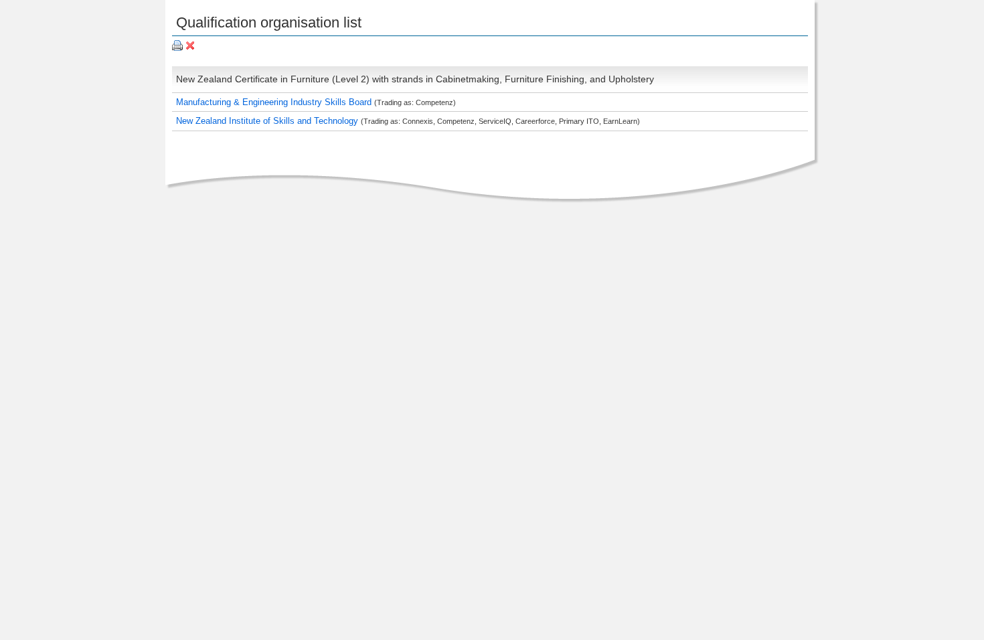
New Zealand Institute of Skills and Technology (268, 121)
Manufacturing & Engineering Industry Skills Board (275, 102)
